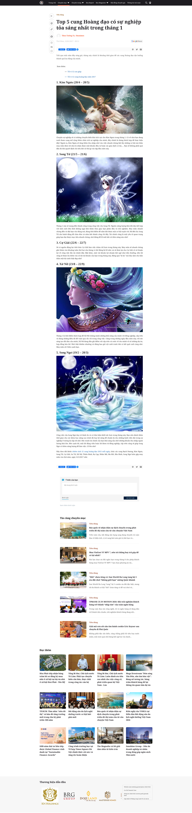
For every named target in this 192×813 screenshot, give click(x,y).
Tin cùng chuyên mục (73, 518)
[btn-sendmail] (141, 49)
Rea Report (90, 3)
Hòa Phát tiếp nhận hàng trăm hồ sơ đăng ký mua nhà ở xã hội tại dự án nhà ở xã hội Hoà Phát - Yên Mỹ (52, 677)
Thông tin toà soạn (134, 3)
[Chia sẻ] (51, 23)
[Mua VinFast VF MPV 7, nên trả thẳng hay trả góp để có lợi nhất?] (73, 555)
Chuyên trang (76, 3)
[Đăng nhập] (150, 3)
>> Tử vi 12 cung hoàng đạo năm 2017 (80, 77)
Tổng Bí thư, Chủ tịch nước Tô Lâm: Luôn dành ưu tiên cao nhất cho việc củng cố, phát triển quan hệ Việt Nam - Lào (110, 679)
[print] (51, 36)
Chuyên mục (62, 3)
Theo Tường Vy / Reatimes (73, 35)
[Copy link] (51, 29)
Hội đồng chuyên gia (118, 3)
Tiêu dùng (60, 15)
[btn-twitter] (137, 49)
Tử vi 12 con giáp (74, 71)
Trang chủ (52, 3)
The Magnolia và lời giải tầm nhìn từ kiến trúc (108, 747)
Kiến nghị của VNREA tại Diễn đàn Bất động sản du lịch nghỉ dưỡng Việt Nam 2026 (138, 715)
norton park (139, 794)
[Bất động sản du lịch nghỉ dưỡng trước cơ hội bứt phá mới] (81, 700)
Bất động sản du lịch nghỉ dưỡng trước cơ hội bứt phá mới (80, 714)
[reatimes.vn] (42, 3)
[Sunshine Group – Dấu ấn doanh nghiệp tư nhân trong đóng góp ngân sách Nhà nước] (139, 735)
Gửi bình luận (130, 498)
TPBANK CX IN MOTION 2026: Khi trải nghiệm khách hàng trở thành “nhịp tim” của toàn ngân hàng (114, 603)
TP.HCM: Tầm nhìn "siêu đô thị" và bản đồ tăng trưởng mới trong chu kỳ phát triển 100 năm (53, 715)
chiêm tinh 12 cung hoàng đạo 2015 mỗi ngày (91, 451)
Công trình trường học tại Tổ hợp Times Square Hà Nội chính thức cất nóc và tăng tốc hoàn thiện (80, 750)
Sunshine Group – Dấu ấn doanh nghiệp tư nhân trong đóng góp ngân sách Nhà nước (138, 750)
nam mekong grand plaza (136, 787)
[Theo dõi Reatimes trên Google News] (137, 41)
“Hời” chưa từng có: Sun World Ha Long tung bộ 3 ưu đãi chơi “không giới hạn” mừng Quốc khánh (113, 578)
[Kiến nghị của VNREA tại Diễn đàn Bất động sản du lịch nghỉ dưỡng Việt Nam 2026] (139, 700)
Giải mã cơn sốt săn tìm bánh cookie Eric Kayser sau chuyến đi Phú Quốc (114, 628)
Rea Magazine (101, 3)
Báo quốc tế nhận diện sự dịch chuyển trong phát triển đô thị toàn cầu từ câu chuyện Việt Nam (112, 529)
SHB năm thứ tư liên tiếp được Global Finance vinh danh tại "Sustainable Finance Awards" (52, 750)
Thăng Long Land (136, 799)
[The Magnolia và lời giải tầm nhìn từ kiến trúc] (110, 735)
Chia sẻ (62, 49)
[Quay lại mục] (51, 16)
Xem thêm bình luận (67, 505)
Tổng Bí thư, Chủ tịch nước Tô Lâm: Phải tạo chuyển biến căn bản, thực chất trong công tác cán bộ (81, 677)
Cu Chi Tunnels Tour (130, 790)
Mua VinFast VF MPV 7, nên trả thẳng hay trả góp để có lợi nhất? (114, 554)
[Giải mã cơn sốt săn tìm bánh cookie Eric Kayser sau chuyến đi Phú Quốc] (73, 629)
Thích (72, 49)
